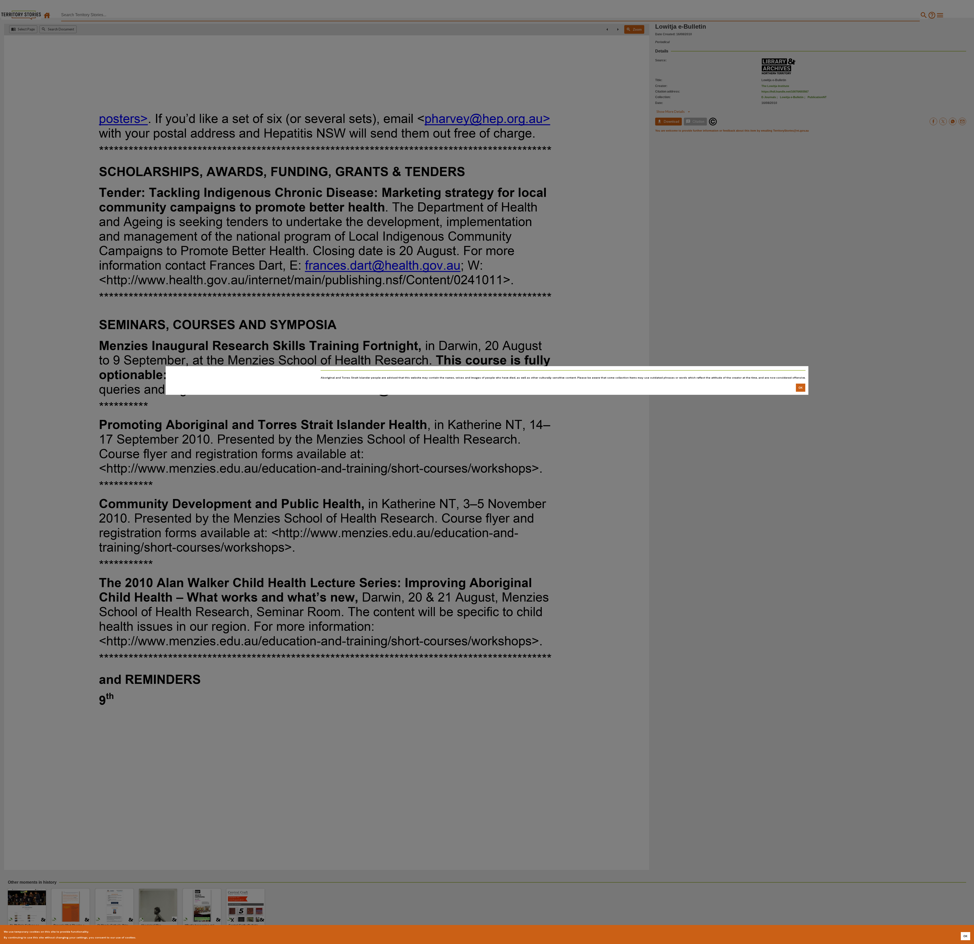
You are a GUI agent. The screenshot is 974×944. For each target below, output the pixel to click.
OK (800, 387)
